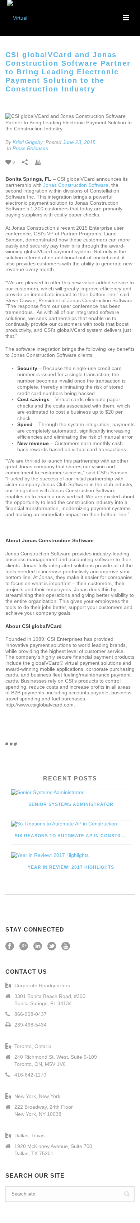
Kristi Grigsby (28, 142)
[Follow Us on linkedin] (37, 946)
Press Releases (30, 148)
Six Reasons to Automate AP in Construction (73, 835)
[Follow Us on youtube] (65, 946)
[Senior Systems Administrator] (71, 792)
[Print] (41, 162)
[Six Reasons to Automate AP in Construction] (71, 824)
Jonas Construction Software (75, 185)
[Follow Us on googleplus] (23, 946)
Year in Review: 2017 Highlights (71, 867)
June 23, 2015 (79, 142)
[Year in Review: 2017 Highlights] (71, 855)
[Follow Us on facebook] (9, 946)
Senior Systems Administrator (70, 804)
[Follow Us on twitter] (51, 946)
